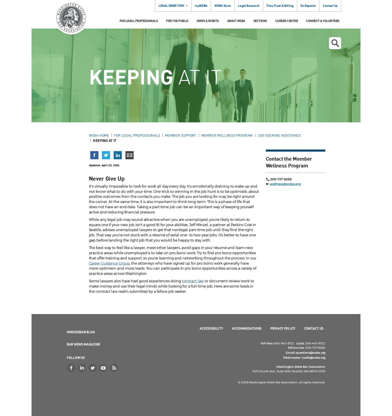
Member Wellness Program (226, 135)
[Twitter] (93, 368)
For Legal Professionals (139, 21)
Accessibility (211, 328)
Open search (335, 43)
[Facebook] (72, 368)
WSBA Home (99, 135)
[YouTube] (104, 368)
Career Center (286, 21)
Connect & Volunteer (322, 21)
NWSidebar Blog (81, 332)
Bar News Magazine (83, 344)
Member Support (180, 135)
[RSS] (114, 368)
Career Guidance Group (109, 263)
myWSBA (201, 5)
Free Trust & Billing (280, 5)
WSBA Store (222, 5)
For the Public (177, 21)
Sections (260, 21)
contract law (193, 281)
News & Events (208, 21)
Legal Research (249, 5)
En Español (308, 5)
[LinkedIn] (82, 368)
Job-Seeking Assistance (279, 135)
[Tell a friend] (130, 155)
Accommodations (247, 328)
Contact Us (330, 5)
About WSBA (236, 21)
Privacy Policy (282, 328)
